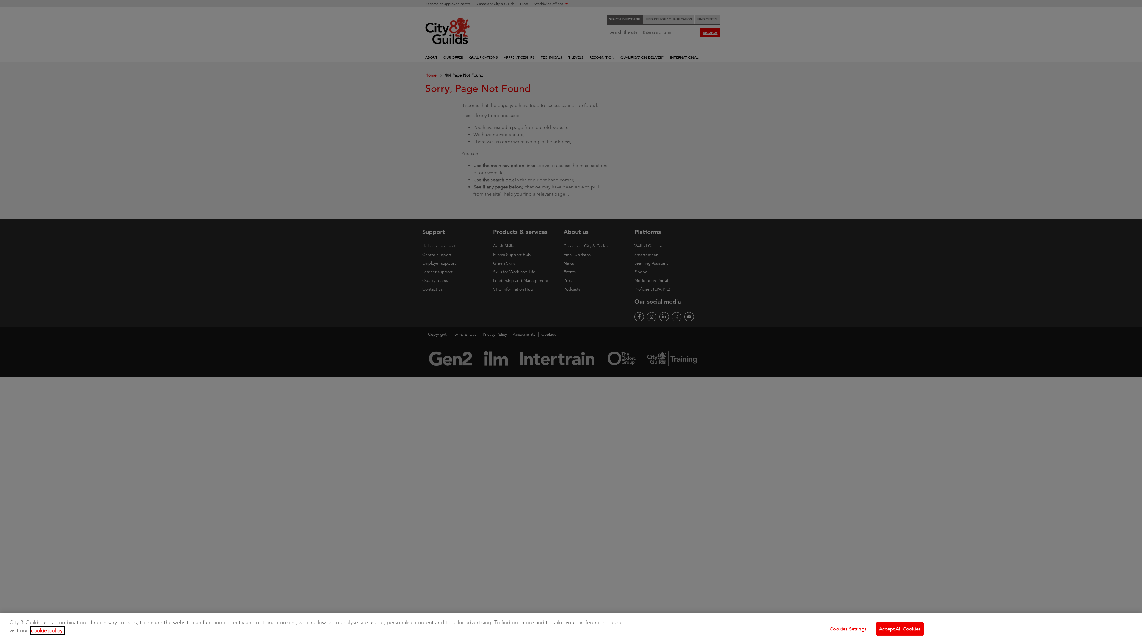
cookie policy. (47, 630)
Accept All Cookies (900, 628)
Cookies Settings (848, 628)
